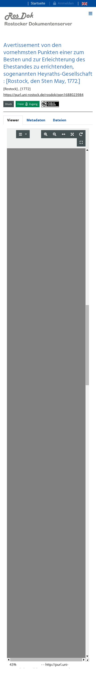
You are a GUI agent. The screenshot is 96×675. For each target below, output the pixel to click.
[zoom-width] (63, 134)
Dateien (59, 120)
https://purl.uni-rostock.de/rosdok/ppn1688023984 (43, 94)
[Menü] (90, 13)
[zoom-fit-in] (72, 134)
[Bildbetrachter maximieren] (81, 142)
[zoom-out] (54, 134)
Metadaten (36, 120)
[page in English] (82, 3)
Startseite (38, 3)
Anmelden (65, 3)
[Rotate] (81, 134)
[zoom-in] (45, 134)
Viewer (13, 120)
